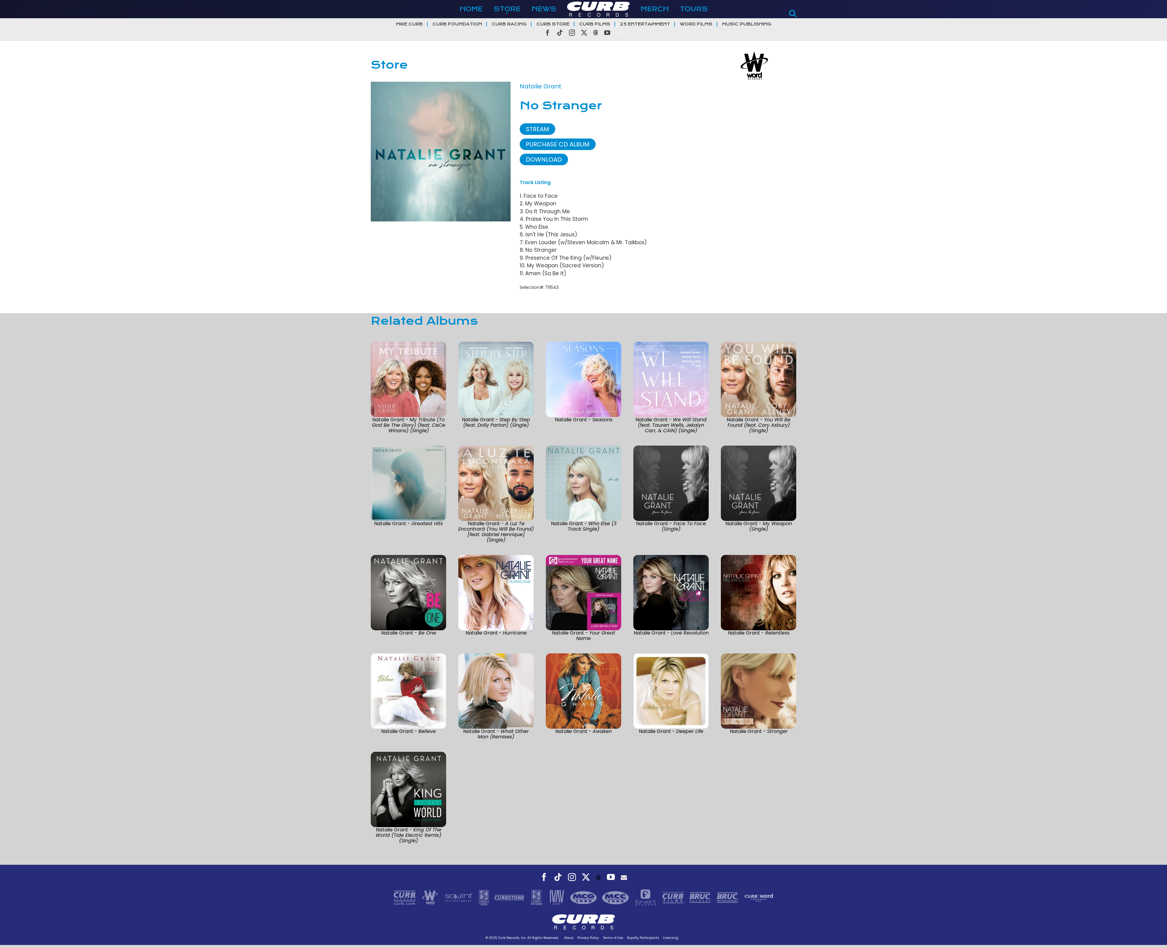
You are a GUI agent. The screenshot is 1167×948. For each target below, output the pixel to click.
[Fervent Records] (646, 897)
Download (544, 159)
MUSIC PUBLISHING (746, 24)
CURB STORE (553, 24)
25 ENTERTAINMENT (645, 24)
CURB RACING (509, 24)
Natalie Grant (540, 86)
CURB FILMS (594, 24)
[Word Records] (431, 897)
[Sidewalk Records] (485, 897)
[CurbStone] (510, 897)
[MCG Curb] (584, 897)
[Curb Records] (405, 897)
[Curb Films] (673, 897)
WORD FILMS (696, 24)
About (568, 938)
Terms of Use (613, 938)
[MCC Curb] (616, 897)
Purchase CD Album (558, 144)
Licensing (670, 938)
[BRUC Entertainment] (728, 897)
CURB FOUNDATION (457, 24)
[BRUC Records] (701, 897)
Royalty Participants (643, 938)
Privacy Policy (588, 938)
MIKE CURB (409, 24)
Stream (537, 129)
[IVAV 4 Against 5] (557, 897)
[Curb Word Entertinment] (759, 897)
